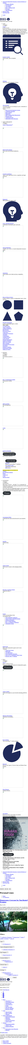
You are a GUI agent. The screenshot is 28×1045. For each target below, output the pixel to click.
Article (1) (5, 967)
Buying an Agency (7, 331)
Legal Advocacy (9, 1004)
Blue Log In (8, 467)
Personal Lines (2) (7, 972)
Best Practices (6, 329)
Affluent (4, 471)
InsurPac (4, 541)
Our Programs (8, 5)
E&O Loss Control (7, 342)
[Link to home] (5, 20)
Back (5, 25)
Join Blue (7, 463)
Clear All (12, 938)
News (4, 662)
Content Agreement (7, 1043)
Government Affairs (7, 517)
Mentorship (7, 113)
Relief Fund (5, 646)
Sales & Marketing (7, 247)
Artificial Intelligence (7, 328)
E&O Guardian (6, 343)
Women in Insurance (9, 620)
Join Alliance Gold (9, 465)
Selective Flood (6, 477)
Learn (4, 26)
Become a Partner (9, 1009)
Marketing (7, 1018)
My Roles (7, 9)
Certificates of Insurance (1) (9, 949)
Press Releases (6, 789)
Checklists (5, 334)
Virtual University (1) (7, 955)
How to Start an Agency (8, 297)
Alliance (4, 1022)
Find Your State (6, 12)
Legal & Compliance (7, 174)
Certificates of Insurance (8, 333)
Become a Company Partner (9, 589)
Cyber (4, 428)
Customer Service (6, 337)
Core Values (8, 6)
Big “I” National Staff (10, 7)
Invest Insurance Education (11, 654)
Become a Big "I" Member (11, 656)
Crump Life (5, 474)
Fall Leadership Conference (11, 617)
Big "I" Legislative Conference (12, 622)
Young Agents (6, 565)
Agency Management (7, 125)
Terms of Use (5, 1042)
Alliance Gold (8, 1025)
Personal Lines (8, 116)
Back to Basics (8, 112)
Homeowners (16, 937)
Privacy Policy (6, 1040)
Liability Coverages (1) (13, 975)
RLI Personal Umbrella (8, 472)
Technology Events (9, 623)
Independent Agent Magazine (11, 118)
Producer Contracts (7, 347)
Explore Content (6, 57)
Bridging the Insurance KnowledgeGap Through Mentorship (11, 862)
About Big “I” (8, 1000)
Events (4, 613)
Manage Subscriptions (7, 715)
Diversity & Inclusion (7, 322)
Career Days (5, 332)
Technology (5, 273)
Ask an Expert (6, 105)
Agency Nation (6, 691)
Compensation (6, 336)
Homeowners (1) (9, 961)
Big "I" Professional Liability (9, 379)
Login (4, 15)
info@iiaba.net (6, 989)
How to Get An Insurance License (12, 110)
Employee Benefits (7, 340)
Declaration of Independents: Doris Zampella (13, 867)
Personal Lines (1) (7, 960)
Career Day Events (9, 650)
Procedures (5, 345)
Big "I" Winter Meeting (10, 621)
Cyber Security (6, 338)
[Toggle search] (2, 889)
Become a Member (9, 4)
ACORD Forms (6, 326)
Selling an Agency (7, 349)
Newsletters (5, 813)
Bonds (4, 473)
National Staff (8, 1003)
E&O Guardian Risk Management (12, 115)
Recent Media (6, 739)
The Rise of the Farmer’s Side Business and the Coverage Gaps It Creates (13, 858)
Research (5, 764)
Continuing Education (10, 111)
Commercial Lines (9, 117)
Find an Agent (6, 11)
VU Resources (6, 897)
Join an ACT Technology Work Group (13, 655)
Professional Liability (7, 348)
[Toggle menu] (6, 889)
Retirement (5, 199)
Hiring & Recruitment (7, 149)
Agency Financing (7, 327)
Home (4, 896)
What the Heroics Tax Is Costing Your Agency (13, 865)
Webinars (5, 81)
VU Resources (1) (7, 944)
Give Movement (8, 652)
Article (22, 937)
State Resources (8, 10)
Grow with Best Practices (8, 223)
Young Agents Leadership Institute (12, 618)
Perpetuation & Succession (8, 344)
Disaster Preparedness (7, 339)
